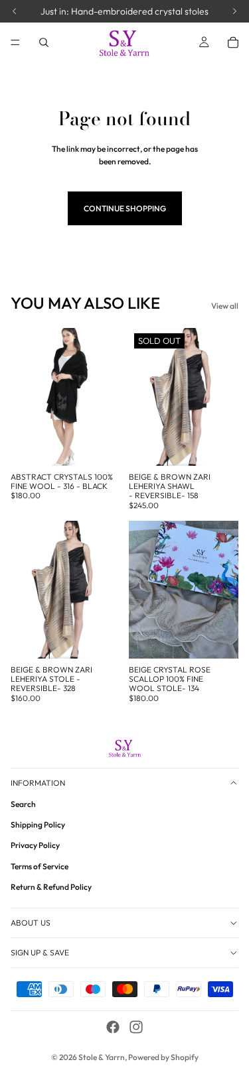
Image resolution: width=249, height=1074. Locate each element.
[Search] (43, 42)
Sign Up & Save (40, 952)
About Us (30, 923)
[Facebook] (113, 1027)
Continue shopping (125, 208)
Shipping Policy (38, 825)
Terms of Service (39, 866)
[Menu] (15, 42)
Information (38, 782)
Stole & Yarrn (101, 1057)
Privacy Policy (35, 845)
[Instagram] (136, 1027)
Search (23, 804)
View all (224, 306)
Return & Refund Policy (51, 886)
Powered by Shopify (163, 1057)
